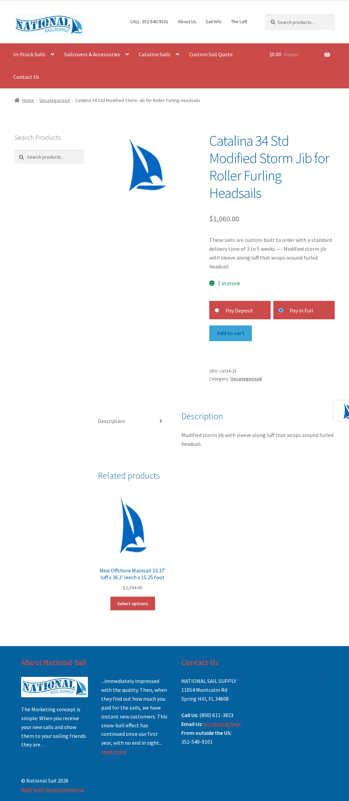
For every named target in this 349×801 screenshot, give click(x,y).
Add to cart (230, 333)
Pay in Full (301, 310)
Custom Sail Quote (211, 54)
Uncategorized (55, 100)
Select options (132, 603)
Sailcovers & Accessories (92, 54)
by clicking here (222, 723)
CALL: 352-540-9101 (149, 21)
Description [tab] (111, 421)
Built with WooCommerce (52, 789)
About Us (187, 21)
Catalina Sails (154, 54)
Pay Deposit (239, 310)
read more (113, 751)
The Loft (239, 21)
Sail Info (214, 21)
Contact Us (26, 76)
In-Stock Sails (29, 54)
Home (28, 100)
